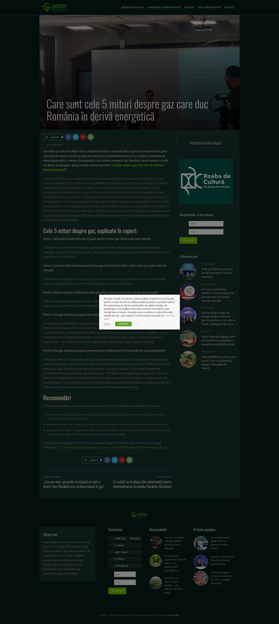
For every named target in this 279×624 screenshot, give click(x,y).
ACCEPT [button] (123, 324)
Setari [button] (107, 323)
